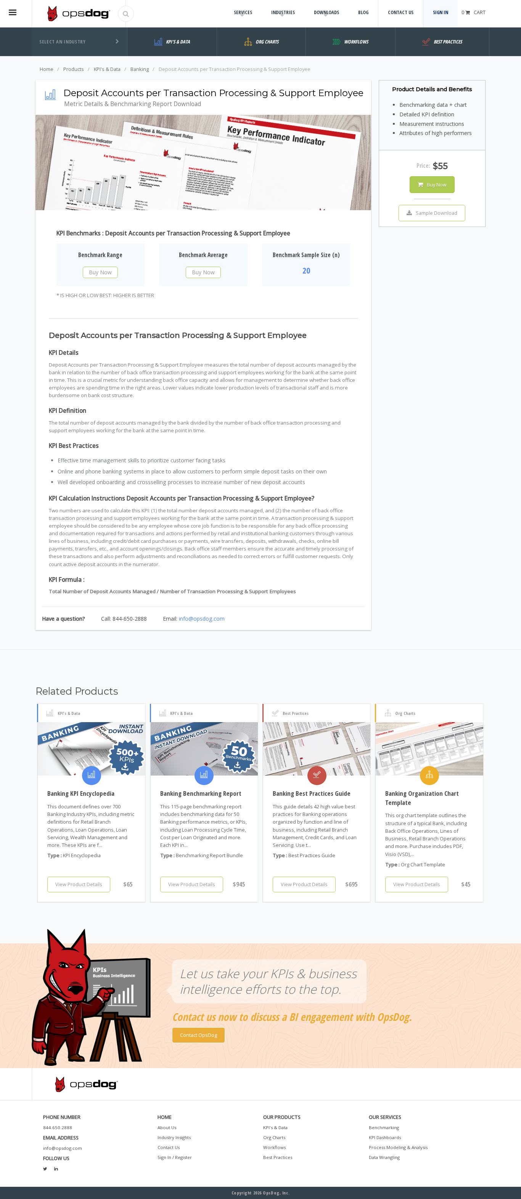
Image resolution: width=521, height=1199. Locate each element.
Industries (283, 12)
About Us (167, 1127)
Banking (139, 69)
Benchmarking (384, 1127)
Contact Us (400, 12)
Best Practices (277, 1157)
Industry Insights (174, 1137)
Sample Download (436, 212)
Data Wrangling (384, 1157)
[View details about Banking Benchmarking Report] (204, 749)
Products (73, 69)
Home (46, 69)
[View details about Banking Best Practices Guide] (316, 749)
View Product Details (78, 884)
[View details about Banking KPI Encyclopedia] (91, 749)
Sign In (440, 12)
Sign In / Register (175, 1157)
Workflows (274, 1147)
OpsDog (78, 13)
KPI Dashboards (385, 1137)
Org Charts (274, 1137)
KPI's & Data (107, 69)
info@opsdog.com (202, 618)
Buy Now (100, 272)
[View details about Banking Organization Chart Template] (429, 749)
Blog (363, 12)
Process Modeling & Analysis (398, 1147)
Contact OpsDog (198, 1035)
